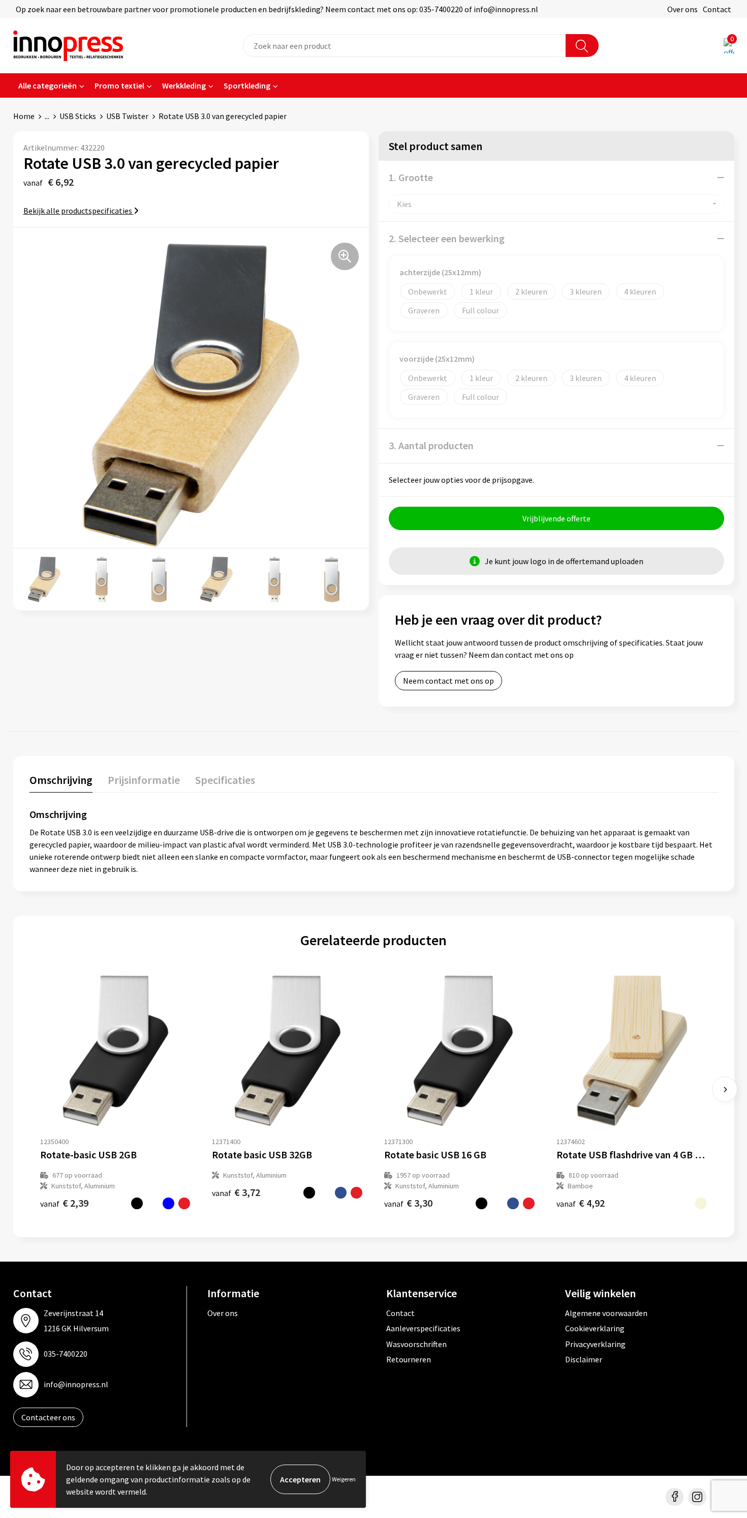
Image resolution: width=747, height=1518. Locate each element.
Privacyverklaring (595, 1344)
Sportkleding (247, 85)
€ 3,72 (236, 1192)
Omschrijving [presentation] (60, 780)
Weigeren (344, 1479)
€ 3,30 (408, 1202)
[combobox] (404, 45)
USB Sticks (77, 116)
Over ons (682, 9)
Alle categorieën (47, 85)
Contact (717, 9)
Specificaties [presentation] (225, 780)
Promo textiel (119, 85)
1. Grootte (411, 177)
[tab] (60, 782)
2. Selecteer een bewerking (447, 238)
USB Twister (127, 116)
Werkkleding (184, 85)
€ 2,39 (64, 1202)
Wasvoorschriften (416, 1344)
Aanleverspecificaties (423, 1328)
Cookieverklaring (595, 1328)
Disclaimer (583, 1359)
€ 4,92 (580, 1202)
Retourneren (408, 1359)
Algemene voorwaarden (606, 1313)
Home (24, 116)
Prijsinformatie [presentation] (144, 780)
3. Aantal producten (431, 445)
